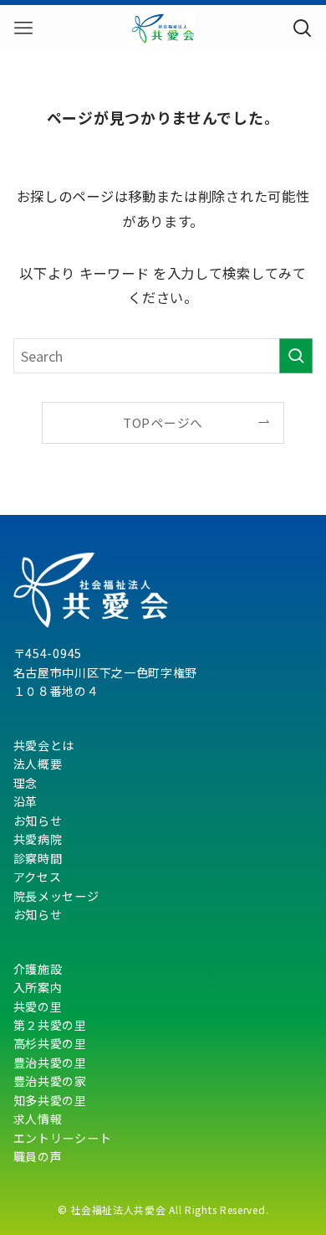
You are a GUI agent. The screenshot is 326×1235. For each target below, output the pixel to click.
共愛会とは (44, 745)
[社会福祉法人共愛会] (162, 28)
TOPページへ (163, 422)
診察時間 (38, 858)
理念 (25, 782)
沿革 (25, 801)
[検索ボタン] (302, 28)
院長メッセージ (56, 896)
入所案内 (38, 987)
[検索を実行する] (296, 356)
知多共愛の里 (50, 1100)
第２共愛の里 (50, 1024)
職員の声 (38, 1156)
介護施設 (38, 968)
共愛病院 (38, 839)
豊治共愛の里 (50, 1062)
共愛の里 (38, 1006)
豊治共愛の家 (50, 1081)
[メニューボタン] (23, 28)
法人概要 (38, 763)
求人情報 (38, 1118)
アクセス (37, 876)
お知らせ (38, 820)
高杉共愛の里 (50, 1043)
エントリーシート (62, 1138)
